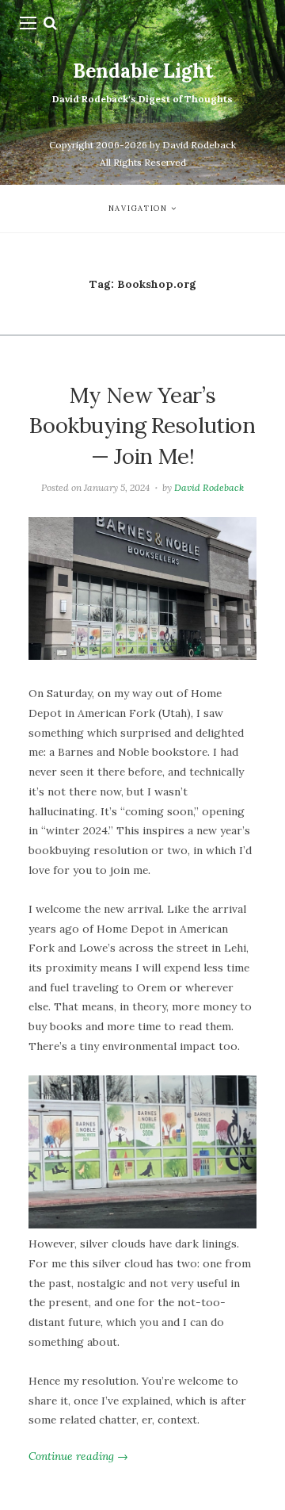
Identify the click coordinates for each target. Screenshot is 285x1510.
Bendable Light (143, 71)
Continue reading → (78, 1456)
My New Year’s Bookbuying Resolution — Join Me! (142, 425)
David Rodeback (209, 487)
